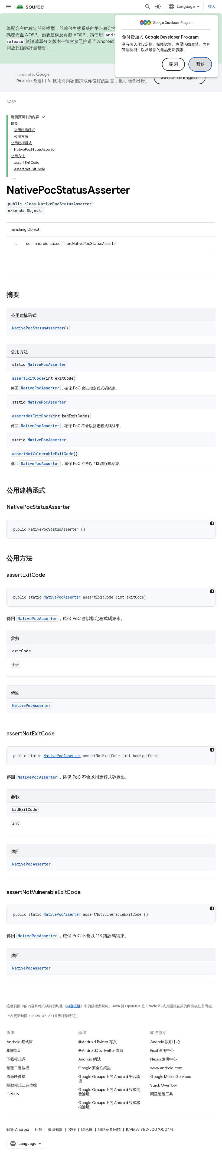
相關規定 (14, 1050)
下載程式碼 (15, 1059)
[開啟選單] (8, 6)
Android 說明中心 (165, 1041)
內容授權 (73, 1006)
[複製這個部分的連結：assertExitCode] (50, 575)
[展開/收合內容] (43, 117)
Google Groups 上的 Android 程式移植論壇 (109, 1104)
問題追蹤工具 (161, 1093)
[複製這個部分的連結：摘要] (24, 295)
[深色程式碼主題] (212, 523)
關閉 (173, 64)
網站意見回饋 (109, 1129)
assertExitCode (28, 378)
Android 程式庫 (19, 1041)
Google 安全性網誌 (94, 1067)
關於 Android (17, 1129)
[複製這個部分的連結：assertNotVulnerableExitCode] (85, 892)
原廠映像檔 (15, 1076)
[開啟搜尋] (147, 6)
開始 (200, 64)
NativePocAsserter (47, 364)
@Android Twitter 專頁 (97, 1041)
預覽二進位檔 (17, 1067)
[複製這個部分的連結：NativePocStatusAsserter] (75, 507)
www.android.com (166, 1067)
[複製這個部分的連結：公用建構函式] (50, 491)
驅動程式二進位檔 (21, 1085)
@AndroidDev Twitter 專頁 (100, 1050)
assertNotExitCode (31, 415)
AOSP (11, 101)
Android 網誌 (89, 1059)
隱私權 (87, 1129)
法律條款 (55, 1129)
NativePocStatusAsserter (38, 328)
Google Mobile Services (170, 1076)
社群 (38, 1129)
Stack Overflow (163, 1085)
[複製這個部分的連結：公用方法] (37, 559)
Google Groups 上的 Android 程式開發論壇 (109, 1091)
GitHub (12, 1093)
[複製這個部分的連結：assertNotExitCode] (60, 734)
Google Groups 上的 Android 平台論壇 (109, 1078)
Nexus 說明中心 (163, 1059)
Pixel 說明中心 (162, 1050)
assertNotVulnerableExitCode (42, 453)
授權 (72, 1129)
